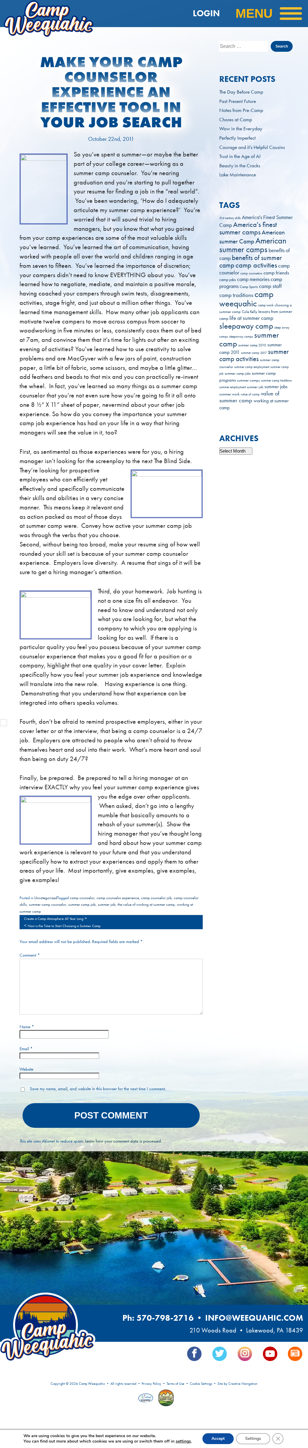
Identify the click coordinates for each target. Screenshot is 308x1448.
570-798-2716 (165, 1318)
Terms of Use (175, 1383)
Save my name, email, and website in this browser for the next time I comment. (98, 1088)
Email (26, 1049)
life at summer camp (251, 318)
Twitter (219, 1354)
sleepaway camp (246, 325)
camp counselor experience (118, 897)
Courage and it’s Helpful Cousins (252, 147)
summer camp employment (251, 367)
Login (206, 13)
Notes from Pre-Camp (241, 110)
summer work (229, 394)
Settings (253, 1438)
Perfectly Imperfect (237, 138)
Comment (30, 955)
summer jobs (276, 386)
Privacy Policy (151, 1383)
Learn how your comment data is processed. (123, 1141)
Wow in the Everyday (240, 128)
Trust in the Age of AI (239, 156)
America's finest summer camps (248, 228)
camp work (265, 305)
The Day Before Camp (241, 91)
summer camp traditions (276, 380)
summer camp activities (254, 355)
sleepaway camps (241, 337)
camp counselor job (156, 897)
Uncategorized (45, 897)
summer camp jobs (238, 373)
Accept (218, 1438)
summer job (107, 904)
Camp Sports (249, 287)
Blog (295, 1354)
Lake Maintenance (237, 174)
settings (183, 1441)
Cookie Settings (201, 1383)
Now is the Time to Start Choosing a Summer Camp (64, 926)
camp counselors (251, 273)
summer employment (232, 387)
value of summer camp (249, 396)
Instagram (245, 1354)
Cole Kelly (249, 311)
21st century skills (230, 218)
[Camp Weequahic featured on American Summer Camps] (164, 1399)
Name (27, 1027)
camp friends (276, 273)
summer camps (248, 380)
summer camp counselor (47, 904)
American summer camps (252, 245)
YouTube (270, 1354)
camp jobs (227, 279)
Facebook (194, 1354)
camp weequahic (246, 298)
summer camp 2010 (252, 345)
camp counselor (82, 897)
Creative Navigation (242, 1383)
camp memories (253, 279)
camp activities (256, 265)
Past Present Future (237, 101)
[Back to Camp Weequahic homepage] (46, 13)
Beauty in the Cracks (239, 165)
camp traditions (236, 295)
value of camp (250, 394)
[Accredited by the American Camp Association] (146, 1399)
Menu (254, 13)
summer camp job (82, 904)
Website (26, 1069)
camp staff (270, 286)
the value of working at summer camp (146, 904)
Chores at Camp (235, 119)
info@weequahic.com (254, 1318)
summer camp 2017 (254, 353)
